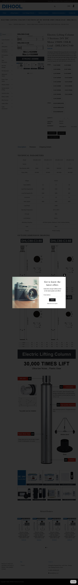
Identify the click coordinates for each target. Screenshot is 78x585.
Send (52, 299)
